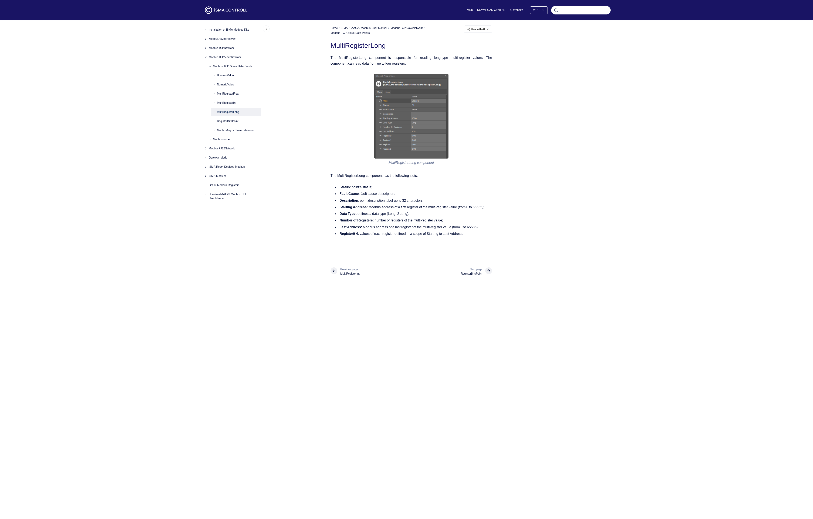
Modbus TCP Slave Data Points (232, 66)
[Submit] (556, 10)
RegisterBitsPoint (227, 121)
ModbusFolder (221, 139)
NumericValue (225, 84)
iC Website (516, 9)
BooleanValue (225, 75)
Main (470, 9)
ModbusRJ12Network (222, 148)
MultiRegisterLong (228, 111)
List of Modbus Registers (224, 185)
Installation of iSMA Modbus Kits (229, 29)
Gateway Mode (218, 157)
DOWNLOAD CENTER (491, 9)
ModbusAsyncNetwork (222, 38)
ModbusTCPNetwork (221, 48)
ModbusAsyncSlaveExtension (235, 130)
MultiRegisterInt (226, 102)
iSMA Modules (218, 175)
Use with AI (478, 29)
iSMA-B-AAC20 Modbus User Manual (364, 28)
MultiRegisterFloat (228, 93)
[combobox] (580, 10)
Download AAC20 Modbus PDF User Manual (228, 196)
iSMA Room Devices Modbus (227, 166)
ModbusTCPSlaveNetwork (225, 57)
